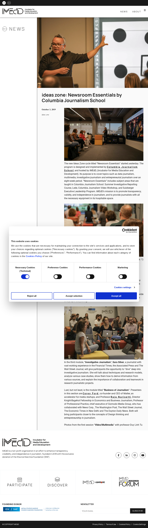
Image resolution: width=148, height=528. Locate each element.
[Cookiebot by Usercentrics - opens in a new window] (124, 230)
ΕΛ (9, 3)
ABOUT (136, 11)
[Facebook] (118, 455)
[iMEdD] (20, 13)
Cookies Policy (34, 256)
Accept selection (74, 296)
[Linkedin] (127, 455)
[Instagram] (135, 455)
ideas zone (45, 114)
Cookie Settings (139, 524)
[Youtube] (143, 455)
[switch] (58, 276)
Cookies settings (122, 287)
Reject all (31, 296)
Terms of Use (111, 524)
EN (4, 3)
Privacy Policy (97, 524)
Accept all (116, 296)
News (124, 11)
